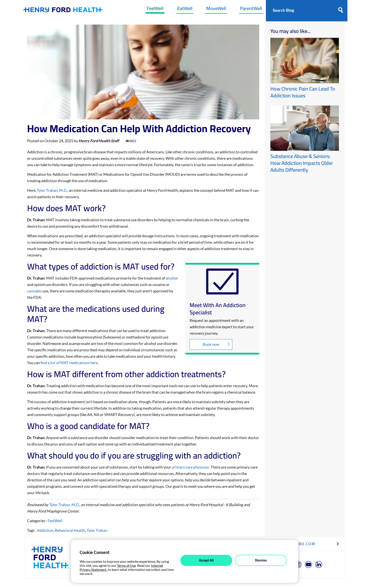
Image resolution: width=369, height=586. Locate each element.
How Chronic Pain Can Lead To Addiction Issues (302, 92)
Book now (211, 344)
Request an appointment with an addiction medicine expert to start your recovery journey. (222, 326)
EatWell (184, 9)
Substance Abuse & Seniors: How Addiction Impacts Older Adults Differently (301, 163)
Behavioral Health (70, 530)
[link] (63, 11)
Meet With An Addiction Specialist (217, 309)
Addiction (45, 530)
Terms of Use (126, 565)
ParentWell (251, 9)
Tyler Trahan (97, 530)
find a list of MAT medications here (69, 362)
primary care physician (190, 467)
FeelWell (155, 9)
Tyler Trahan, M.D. (52, 190)
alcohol (172, 278)
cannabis (34, 291)
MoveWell (216, 9)
